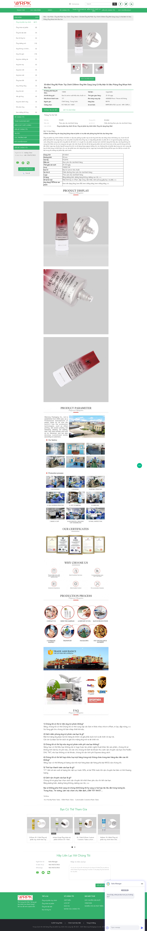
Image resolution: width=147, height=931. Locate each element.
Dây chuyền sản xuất (92, 900)
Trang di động (91, 923)
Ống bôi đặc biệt (26, 33)
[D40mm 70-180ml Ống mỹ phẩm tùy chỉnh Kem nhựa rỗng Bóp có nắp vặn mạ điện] (109, 825)
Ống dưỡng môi (26, 43)
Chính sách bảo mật (74, 923)
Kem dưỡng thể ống (26, 112)
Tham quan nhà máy (79, 10)
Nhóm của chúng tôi (72, 909)
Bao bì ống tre (26, 38)
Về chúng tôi (65, 10)
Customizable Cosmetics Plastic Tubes (87, 800)
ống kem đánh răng (26, 101)
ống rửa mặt (26, 91)
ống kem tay (26, 64)
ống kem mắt (26, 70)
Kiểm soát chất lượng (94, 10)
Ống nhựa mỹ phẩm (26, 27)
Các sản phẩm (35, 10)
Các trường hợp (20, 137)
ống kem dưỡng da (26, 59)
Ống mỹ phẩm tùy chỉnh (26, 22)
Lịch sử (66, 903)
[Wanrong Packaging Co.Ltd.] (17, 163)
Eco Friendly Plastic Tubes (52, 800)
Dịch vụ (67, 906)
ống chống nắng (26, 86)
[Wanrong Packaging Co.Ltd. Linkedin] (132, 4)
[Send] (142, 928)
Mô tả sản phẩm (69, 110)
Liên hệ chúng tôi (108, 10)
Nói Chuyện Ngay (124, 10)
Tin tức (17, 133)
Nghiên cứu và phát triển (94, 906)
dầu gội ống (26, 96)
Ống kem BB (26, 80)
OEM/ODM (88, 903)
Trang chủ (21, 10)
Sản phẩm (26, 17)
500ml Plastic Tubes (68, 800)
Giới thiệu (67, 900)
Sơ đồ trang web (56, 923)
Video (50, 10)
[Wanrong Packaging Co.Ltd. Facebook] (120, 4)
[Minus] (142, 884)
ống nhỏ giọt (26, 54)
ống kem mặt (26, 75)
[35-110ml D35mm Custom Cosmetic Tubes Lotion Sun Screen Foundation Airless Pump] (85, 825)
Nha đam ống (26, 107)
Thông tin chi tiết (50, 110)
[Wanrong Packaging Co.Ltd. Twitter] (126, 4)
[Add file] (107, 928)
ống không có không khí (26, 48)
